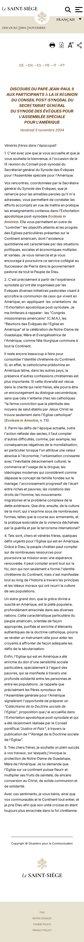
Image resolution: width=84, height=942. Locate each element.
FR (47, 65)
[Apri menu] (78, 9)
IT (54, 65)
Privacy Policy (42, 930)
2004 (23, 28)
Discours (10, 28)
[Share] (80, 46)
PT (63, 65)
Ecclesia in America (22, 420)
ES (39, 65)
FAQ (42, 912)
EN (30, 65)
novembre (36, 28)
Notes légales (42, 918)
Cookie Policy (42, 924)
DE (21, 65)
